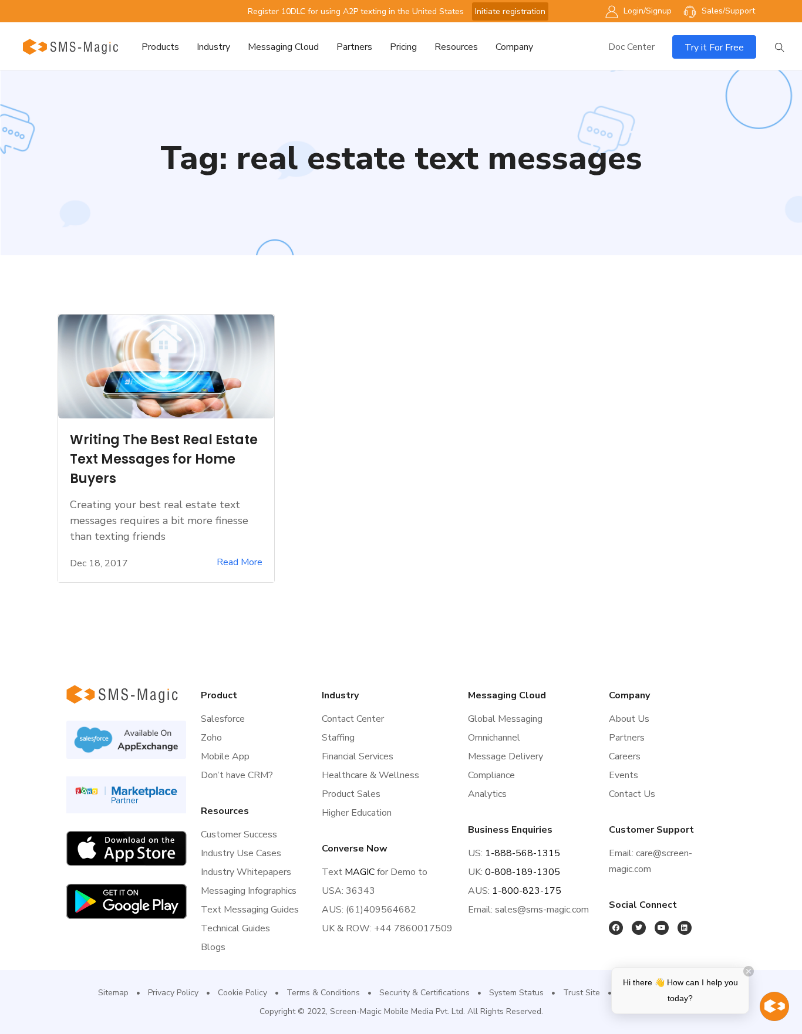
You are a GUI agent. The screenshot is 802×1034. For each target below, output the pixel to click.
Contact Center (353, 718)
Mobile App (225, 756)
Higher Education (357, 812)
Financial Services (357, 756)
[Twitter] (639, 928)
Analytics (487, 794)
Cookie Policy (242, 992)
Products (160, 46)
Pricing (403, 46)
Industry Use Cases (241, 853)
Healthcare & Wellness (370, 775)
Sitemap (113, 992)
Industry (213, 46)
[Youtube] (662, 928)
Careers (625, 756)
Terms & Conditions (323, 992)
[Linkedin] (685, 928)
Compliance (491, 775)
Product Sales (351, 794)
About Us (629, 718)
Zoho (211, 737)
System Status (516, 992)
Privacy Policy (173, 992)
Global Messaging (505, 718)
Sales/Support (727, 10)
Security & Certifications (424, 992)
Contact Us (632, 794)
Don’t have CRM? (237, 775)
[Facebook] (616, 928)
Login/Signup (646, 10)
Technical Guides (235, 928)
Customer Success (239, 834)
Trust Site (581, 992)
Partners (354, 46)
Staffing (338, 737)
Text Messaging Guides (250, 909)
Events (623, 775)
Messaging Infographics (248, 890)
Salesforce (223, 718)
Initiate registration (510, 11)
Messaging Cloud (283, 46)
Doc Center (631, 46)
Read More (239, 562)
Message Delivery (505, 756)
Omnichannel (494, 737)
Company (514, 46)
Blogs (213, 947)
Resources (456, 46)
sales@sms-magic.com (542, 909)
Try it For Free (714, 47)
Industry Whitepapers (246, 872)
